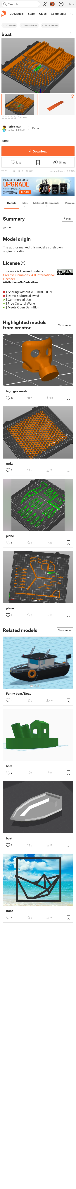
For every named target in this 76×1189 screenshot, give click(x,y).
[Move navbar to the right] (72, 13)
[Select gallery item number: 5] (43, 686)
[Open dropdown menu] (71, 34)
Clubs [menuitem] (42, 13)
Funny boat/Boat (18, 693)
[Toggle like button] (8, 398)
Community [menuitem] (58, 13)
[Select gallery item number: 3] (38, 686)
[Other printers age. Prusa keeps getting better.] (38, 186)
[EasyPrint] (45, 4)
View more (65, 325)
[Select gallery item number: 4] (41, 686)
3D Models (10, 25)
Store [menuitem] (31, 13)
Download (40, 151)
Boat (9, 910)
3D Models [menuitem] (16, 13)
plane (10, 536)
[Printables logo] (3, 13)
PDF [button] (69, 218)
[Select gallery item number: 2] (39, 600)
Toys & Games (30, 25)
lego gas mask (16, 391)
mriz (9, 463)
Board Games (51, 25)
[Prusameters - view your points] (52, 4)
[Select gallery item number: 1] (35, 600)
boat (9, 766)
